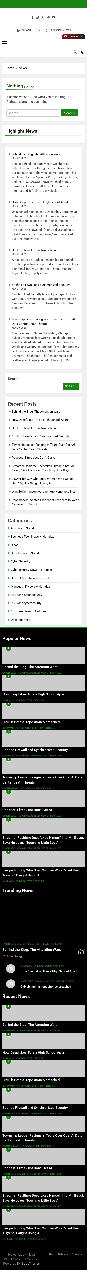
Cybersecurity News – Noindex (31, 570)
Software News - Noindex (19, 728)
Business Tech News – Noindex (32, 536)
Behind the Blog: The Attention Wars (36, 154)
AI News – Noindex (24, 528)
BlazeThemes (31, 1263)
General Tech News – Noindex (31, 578)
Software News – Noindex (28, 611)
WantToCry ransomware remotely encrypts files (44, 491)
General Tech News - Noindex (41, 673)
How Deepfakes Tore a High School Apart (40, 202)
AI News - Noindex (13, 700)
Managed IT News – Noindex (30, 586)
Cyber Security (20, 561)
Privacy (63, 1254)
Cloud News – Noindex (26, 553)
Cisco (15, 545)
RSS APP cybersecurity (26, 603)
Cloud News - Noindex (16, 788)
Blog (51, 1254)
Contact (77, 1254)
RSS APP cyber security (26, 595)
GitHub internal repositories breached (37, 250)
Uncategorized (20, 620)
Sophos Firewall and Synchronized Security (41, 285)
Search (13, 379)
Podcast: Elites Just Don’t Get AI (34, 457)
